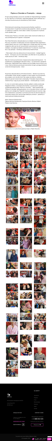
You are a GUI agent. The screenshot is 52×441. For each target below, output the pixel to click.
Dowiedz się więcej (41, 439)
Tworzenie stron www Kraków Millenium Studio (26, 436)
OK (49, 439)
